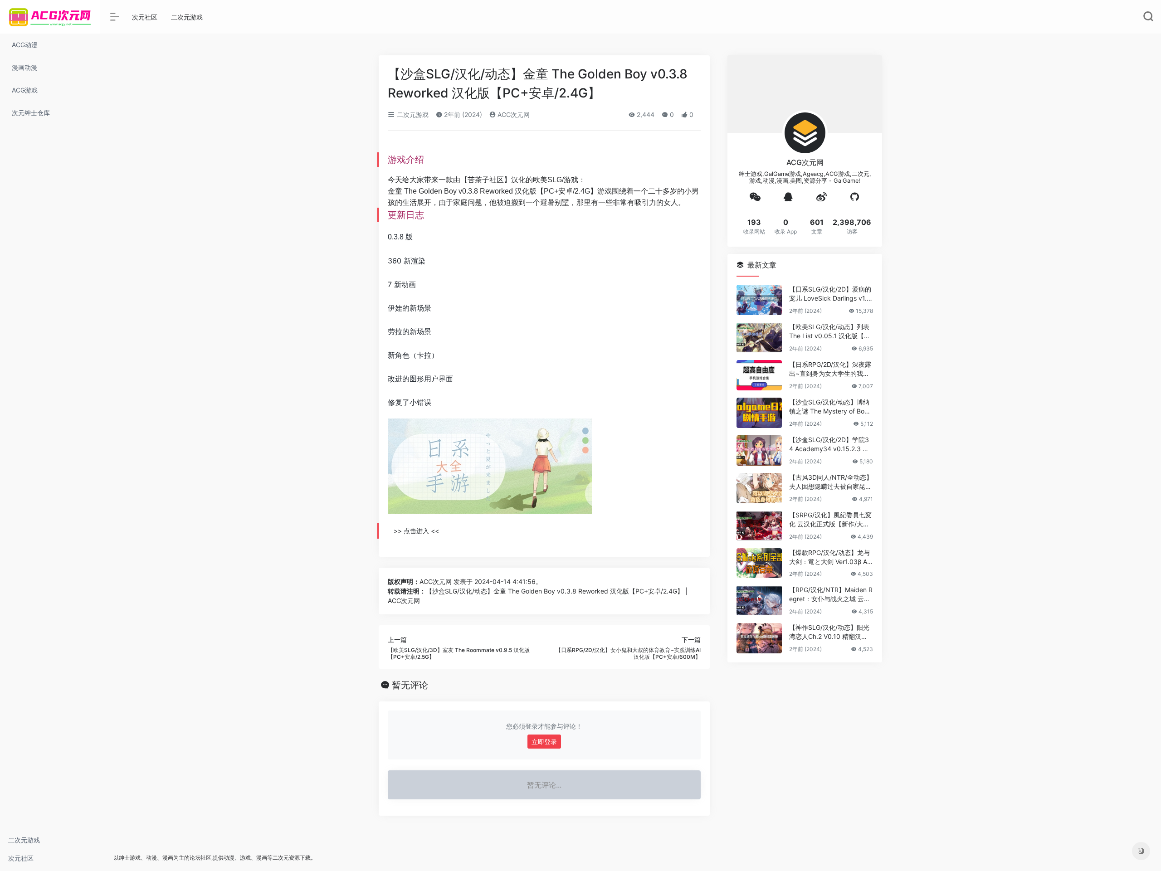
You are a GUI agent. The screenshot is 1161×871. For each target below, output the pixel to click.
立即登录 (544, 741)
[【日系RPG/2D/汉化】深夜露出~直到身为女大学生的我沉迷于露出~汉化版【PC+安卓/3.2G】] (759, 375)
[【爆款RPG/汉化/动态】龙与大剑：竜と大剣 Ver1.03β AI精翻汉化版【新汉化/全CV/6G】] (759, 563)
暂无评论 (410, 685)
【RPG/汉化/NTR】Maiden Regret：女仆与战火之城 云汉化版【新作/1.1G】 (831, 594)
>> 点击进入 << (416, 531)
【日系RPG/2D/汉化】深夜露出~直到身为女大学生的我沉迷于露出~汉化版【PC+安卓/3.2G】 (830, 369)
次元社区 (21, 858)
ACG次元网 (513, 114)
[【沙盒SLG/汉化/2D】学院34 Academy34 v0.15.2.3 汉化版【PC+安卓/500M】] (759, 450)
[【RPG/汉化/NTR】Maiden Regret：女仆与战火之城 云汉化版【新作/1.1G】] (759, 600)
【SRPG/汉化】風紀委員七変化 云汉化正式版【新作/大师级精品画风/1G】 (830, 520)
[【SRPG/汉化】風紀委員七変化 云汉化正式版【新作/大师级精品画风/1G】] (759, 526)
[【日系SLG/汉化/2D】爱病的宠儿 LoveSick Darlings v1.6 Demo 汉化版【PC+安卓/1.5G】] (759, 300)
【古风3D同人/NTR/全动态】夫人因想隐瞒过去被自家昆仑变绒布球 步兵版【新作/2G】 (831, 482)
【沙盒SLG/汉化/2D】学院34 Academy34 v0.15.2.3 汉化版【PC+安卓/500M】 (829, 444)
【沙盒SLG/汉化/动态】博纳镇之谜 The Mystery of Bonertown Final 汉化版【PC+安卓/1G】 (830, 407)
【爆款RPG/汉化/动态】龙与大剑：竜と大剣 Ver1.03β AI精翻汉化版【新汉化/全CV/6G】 (829, 557)
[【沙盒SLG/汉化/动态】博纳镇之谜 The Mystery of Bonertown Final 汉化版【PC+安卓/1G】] (759, 413)
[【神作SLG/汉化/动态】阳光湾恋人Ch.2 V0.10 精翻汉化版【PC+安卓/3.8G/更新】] (759, 638)
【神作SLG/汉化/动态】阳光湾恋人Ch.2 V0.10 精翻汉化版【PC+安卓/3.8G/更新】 (829, 632)
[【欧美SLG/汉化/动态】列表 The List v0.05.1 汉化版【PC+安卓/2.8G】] (759, 337)
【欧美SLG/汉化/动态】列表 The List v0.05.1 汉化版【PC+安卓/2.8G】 (831, 332)
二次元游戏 (24, 840)
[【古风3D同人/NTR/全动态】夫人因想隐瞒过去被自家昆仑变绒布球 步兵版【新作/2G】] (759, 488)
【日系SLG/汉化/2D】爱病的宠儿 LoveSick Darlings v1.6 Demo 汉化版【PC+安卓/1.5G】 (830, 294)
